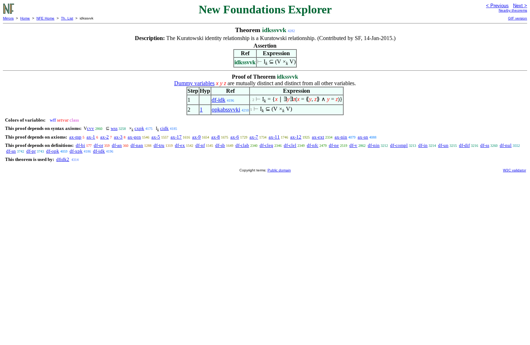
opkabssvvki (226, 109)
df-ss (484, 145)
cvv (90, 128)
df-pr (31, 151)
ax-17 (176, 137)
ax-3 (118, 137)
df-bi (80, 145)
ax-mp (75, 137)
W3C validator (514, 170)
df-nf (200, 145)
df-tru (159, 145)
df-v (353, 145)
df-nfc (312, 145)
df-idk (218, 100)
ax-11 (274, 137)
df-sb (220, 145)
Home (25, 18)
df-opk (52, 151)
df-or (98, 145)
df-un (443, 145)
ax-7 (253, 137)
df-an (117, 145)
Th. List (67, 18)
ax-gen (134, 137)
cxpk (139, 128)
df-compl (399, 145)
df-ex (180, 145)
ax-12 (295, 137)
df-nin (374, 145)
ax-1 (91, 137)
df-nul (506, 145)
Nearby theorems (513, 10)
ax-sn (363, 137)
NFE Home (45, 18)
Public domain (279, 170)
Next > (520, 5)
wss (114, 128)
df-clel (290, 145)
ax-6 (234, 137)
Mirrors (8, 18)
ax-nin (341, 137)
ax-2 (104, 137)
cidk (164, 128)
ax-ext (318, 137)
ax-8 (215, 137)
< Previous (497, 5)
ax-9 (196, 137)
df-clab (242, 145)
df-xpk (76, 151)
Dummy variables (194, 83)
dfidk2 (62, 159)
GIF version (517, 18)
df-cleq (266, 145)
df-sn (11, 151)
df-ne (334, 145)
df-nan (137, 145)
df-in (423, 145)
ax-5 (155, 137)
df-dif (464, 145)
